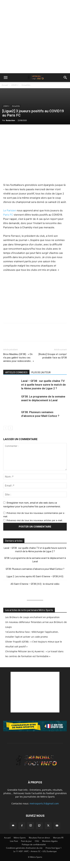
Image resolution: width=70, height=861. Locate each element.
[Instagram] (30, 825)
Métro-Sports (20, 837)
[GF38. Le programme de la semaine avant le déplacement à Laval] (11, 400)
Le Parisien (9, 210)
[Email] (29, 131)
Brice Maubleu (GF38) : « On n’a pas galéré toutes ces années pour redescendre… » (18, 357)
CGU (37, 841)
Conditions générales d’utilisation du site (24, 848)
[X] (14, 131)
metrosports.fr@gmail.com (44, 803)
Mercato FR (58, 837)
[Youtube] (57, 825)
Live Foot (14, 841)
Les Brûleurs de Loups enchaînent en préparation (32, 617)
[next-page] (10, 428)
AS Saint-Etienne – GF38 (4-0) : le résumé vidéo (35, 584)
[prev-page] (5, 428)
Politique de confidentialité (34, 844)
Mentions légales (50, 841)
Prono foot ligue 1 (54, 848)
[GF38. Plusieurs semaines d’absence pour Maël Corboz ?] (11, 416)
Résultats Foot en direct (39, 837)
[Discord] (13, 825)
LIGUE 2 (14, 85)
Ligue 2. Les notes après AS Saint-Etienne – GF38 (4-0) (35, 576)
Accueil (5, 85)
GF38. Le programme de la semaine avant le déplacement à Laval (35, 560)
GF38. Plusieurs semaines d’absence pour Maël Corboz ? (35, 569)
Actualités (25, 85)
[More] (44, 131)
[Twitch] (39, 825)
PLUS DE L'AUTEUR (41, 372)
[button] (5, 77)
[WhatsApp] (21, 131)
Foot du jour (26, 841)
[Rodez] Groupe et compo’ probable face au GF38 (53, 356)
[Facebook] (6, 131)
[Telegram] (36, 131)
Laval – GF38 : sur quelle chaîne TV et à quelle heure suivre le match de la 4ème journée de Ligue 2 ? (43, 384)
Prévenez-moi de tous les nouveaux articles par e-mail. (35, 520)
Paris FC (8, 214)
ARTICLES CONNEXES (16, 372)
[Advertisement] (35, 37)
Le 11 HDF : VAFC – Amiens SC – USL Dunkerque (35, 851)
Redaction (10, 120)
